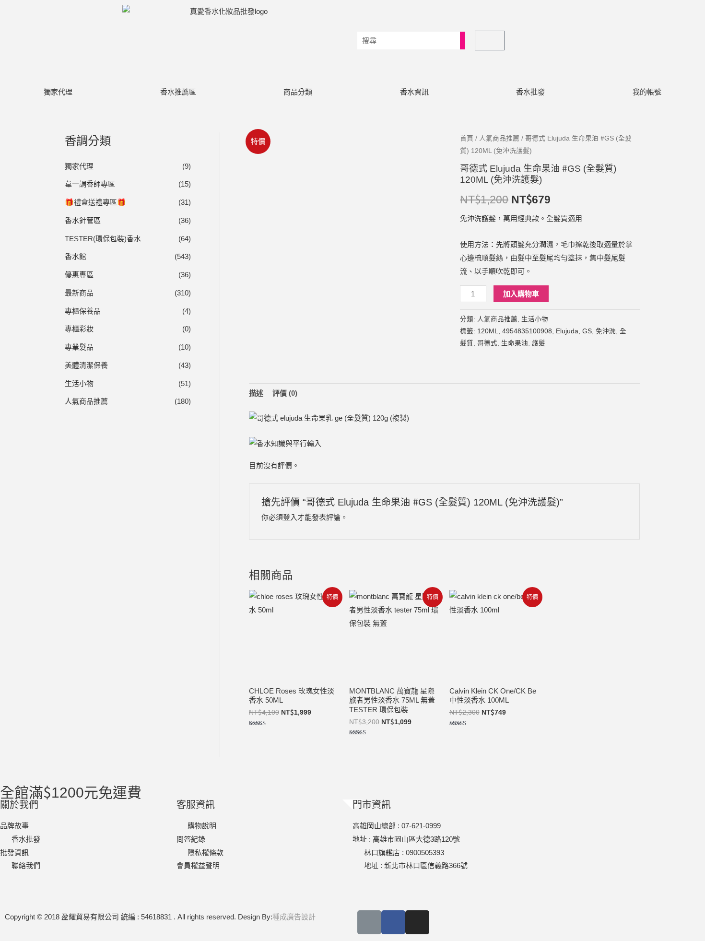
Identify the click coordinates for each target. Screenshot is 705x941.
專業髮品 (79, 347)
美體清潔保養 (86, 365)
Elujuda (567, 331)
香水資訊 (414, 92)
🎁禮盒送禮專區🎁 (95, 202)
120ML (487, 331)
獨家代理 (58, 92)
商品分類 (297, 92)
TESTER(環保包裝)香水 (103, 239)
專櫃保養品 (83, 311)
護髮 (538, 343)
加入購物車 (521, 294)
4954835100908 (527, 331)
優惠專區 (79, 275)
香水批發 (530, 92)
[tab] (256, 393)
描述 (256, 393)
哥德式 (487, 343)
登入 (290, 517)
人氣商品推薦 (86, 401)
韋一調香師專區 (90, 184)
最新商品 (79, 293)
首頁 (466, 138)
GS (587, 331)
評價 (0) (284, 393)
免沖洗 (606, 331)
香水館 (75, 256)
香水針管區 (83, 220)
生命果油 (514, 343)
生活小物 (79, 383)
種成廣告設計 (294, 917)
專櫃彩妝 (79, 329)
